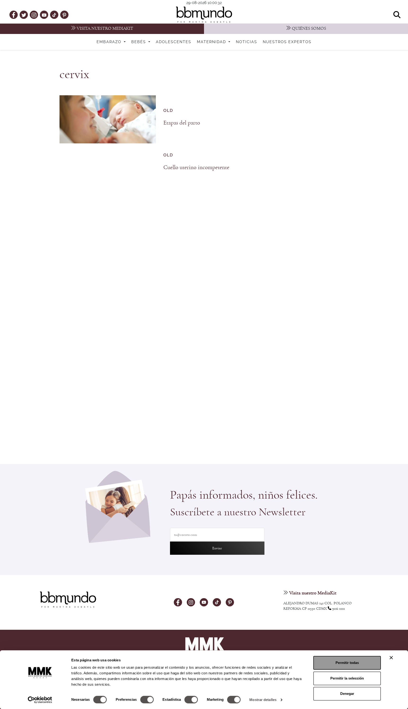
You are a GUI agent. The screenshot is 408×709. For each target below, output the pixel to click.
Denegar (347, 694)
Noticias (246, 42)
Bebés (139, 42)
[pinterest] (64, 14)
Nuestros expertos (287, 42)
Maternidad (212, 42)
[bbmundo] (204, 14)
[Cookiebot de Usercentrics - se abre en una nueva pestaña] (40, 699)
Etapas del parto (181, 123)
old (168, 111)
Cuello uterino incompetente (196, 167)
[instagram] (34, 14)
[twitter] (23, 14)
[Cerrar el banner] (391, 657)
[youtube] (44, 14)
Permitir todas (347, 663)
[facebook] (13, 15)
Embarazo (110, 42)
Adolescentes (173, 42)
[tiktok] (54, 14)
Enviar (217, 548)
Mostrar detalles (262, 700)
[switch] (147, 699)
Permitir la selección (347, 678)
